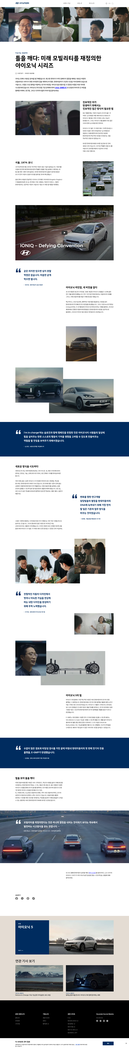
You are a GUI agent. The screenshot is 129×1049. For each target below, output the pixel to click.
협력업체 (45, 1024)
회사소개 (91, 3)
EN (109, 3)
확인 (108, 1043)
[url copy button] (33, 898)
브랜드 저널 (66, 3)
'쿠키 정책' (77, 1044)
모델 (78, 3)
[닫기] (126, 1043)
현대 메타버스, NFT (72, 1032)
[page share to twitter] (22, 898)
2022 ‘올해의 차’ (61, 88)
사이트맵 (17, 1024)
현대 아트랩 (70, 1027)
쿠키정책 (17, 1021)
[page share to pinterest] (28, 898)
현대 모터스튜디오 (72, 1021)
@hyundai (92, 873)
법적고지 (17, 1018)
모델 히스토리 (46, 1018)
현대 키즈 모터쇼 (72, 1029)
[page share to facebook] (16, 898)
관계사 (44, 1021)
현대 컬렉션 (70, 1024)
